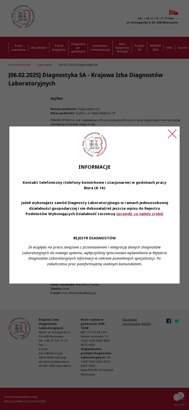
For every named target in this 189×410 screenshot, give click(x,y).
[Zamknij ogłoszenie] (172, 133)
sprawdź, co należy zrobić (139, 213)
